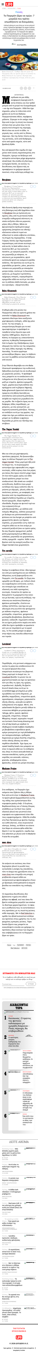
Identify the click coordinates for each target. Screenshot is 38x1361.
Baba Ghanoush (9, 290)
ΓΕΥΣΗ (28, 945)
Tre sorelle (7, 550)
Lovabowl (6, 644)
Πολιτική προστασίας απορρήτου (24, 1348)
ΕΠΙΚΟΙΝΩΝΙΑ (19, 1331)
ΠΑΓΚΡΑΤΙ (20, 945)
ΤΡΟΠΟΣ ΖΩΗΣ (11, 8)
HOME (4, 8)
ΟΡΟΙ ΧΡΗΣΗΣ (7, 987)
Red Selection (27, 913)
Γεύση (19, 8)
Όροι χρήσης (7, 1348)
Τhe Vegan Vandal (10, 429)
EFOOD (24, 948)
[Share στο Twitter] (34, 186)
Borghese (6, 179)
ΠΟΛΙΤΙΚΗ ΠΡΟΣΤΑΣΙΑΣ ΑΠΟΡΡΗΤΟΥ (24, 987)
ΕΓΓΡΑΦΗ (31, 984)
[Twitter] (35, 67)
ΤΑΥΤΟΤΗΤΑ (19, 1329)
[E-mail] (29, 88)
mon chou (6, 842)
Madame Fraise (9, 768)
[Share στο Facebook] (31, 186)
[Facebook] (32, 67)
